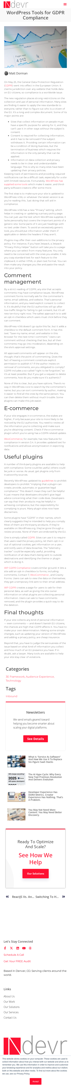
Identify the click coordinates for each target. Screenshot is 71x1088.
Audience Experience (40, 676)
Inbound (11, 696)
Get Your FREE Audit (17, 961)
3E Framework (15, 676)
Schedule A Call (14, 954)
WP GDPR (10, 587)
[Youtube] (23, 948)
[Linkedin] (17, 948)
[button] (65, 4)
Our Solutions (35, 873)
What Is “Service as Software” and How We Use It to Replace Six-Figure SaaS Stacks (45, 759)
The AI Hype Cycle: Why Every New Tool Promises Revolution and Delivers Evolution (45, 777)
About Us (9, 996)
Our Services (11, 1012)
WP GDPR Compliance (17, 567)
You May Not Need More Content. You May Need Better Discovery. (45, 812)
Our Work (9, 1001)
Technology (13, 680)
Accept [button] (36, 1081)
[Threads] (30, 948)
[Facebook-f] (5, 948)
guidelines (47, 480)
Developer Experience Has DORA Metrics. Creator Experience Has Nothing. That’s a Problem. (45, 795)
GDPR (8, 85)
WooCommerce (13, 438)
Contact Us (10, 1017)
